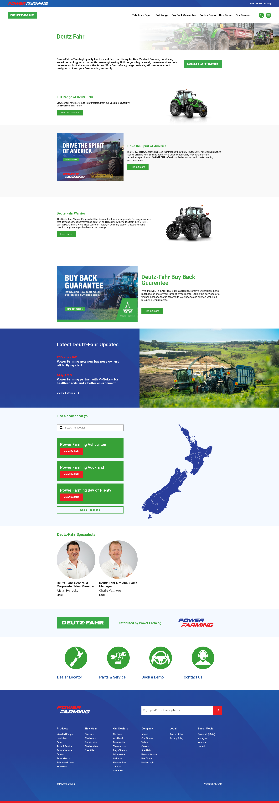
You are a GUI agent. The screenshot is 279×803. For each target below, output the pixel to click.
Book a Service (64, 750)
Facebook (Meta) (206, 734)
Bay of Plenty (120, 750)
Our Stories (147, 738)
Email (60, 594)
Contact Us (193, 677)
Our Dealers (243, 15)
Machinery (90, 738)
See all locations (90, 509)
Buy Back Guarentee (184, 15)
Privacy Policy (177, 738)
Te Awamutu (119, 746)
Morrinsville (119, 742)
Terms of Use (176, 734)
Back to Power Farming (260, 3)
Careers (145, 746)
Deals (59, 742)
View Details (71, 451)
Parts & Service (112, 677)
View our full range (69, 112)
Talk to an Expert (142, 15)
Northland (118, 734)
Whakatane (119, 754)
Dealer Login (147, 762)
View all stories (66, 393)
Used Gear (62, 738)
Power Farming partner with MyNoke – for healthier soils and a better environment (88, 381)
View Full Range (65, 734)
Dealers (61, 754)
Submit (217, 710)
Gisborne (117, 758)
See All (89, 750)
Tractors (89, 734)
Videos (144, 742)
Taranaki (117, 766)
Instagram (203, 738)
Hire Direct (225, 15)
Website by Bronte (213, 784)
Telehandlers (91, 746)
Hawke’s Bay (119, 762)
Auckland (118, 738)
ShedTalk (146, 750)
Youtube (202, 742)
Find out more (138, 167)
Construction (91, 742)
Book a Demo (208, 15)
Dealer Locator (69, 677)
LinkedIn (202, 746)
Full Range (162, 15)
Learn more (66, 234)
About (144, 734)
